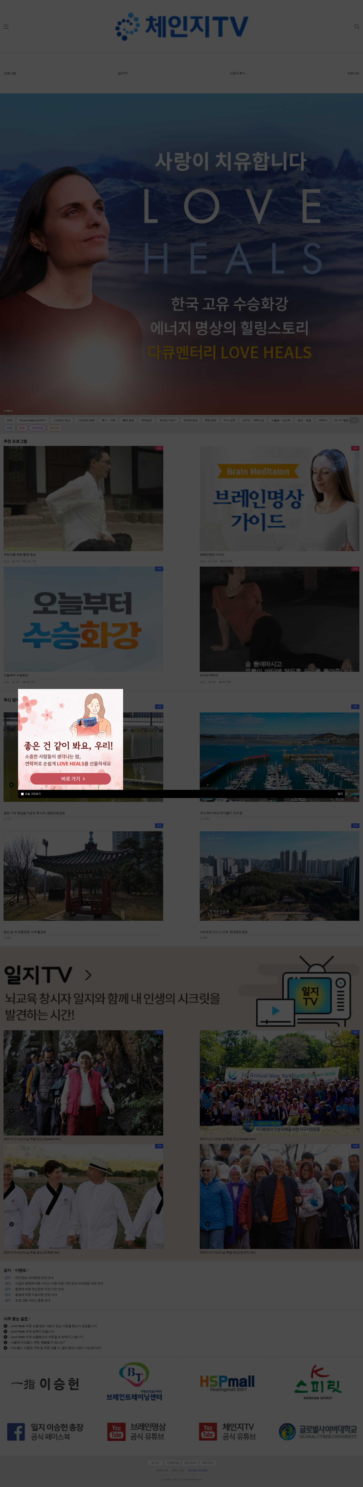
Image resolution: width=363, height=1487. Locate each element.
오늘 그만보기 (33, 793)
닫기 (340, 793)
